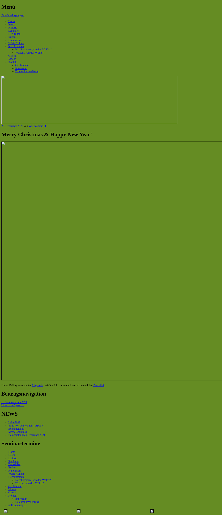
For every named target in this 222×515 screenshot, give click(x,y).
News (11, 24)
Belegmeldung (16, 428)
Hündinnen (14, 40)
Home (11, 21)
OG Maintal (21, 65)
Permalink (98, 385)
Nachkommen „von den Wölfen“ (33, 49)
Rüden (12, 36)
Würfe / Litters (16, 43)
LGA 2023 (14, 422)
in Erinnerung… (17, 505)
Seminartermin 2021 (14, 402)
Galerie (12, 55)
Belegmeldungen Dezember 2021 (26, 434)
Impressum (21, 68)
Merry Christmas (17, 431)
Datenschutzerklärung (27, 71)
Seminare (13, 30)
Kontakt (12, 62)
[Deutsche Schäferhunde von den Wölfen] (89, 122)
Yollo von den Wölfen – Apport (25, 425)
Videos (12, 58)
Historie (12, 27)
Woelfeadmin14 (37, 125)
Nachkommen (16, 46)
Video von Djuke (12, 405)
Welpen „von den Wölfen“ (29, 52)
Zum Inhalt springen (12, 15)
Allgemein (37, 385)
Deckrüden (14, 33)
